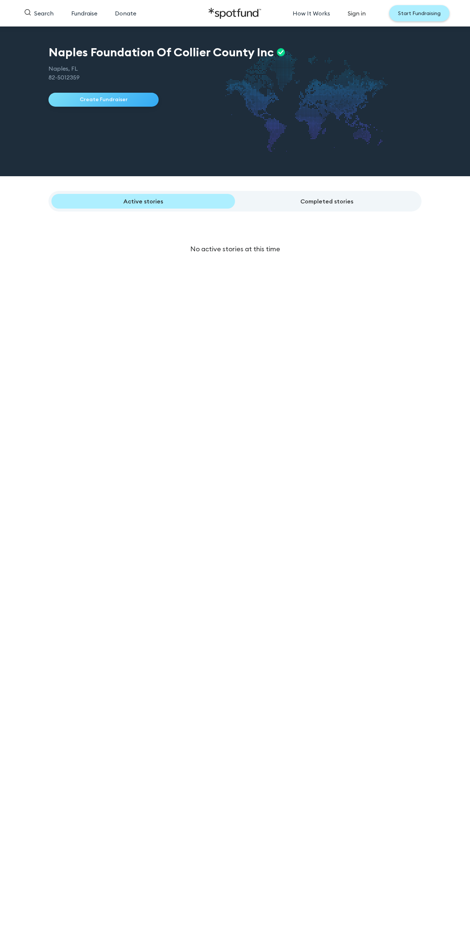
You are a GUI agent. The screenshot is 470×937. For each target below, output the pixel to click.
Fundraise (84, 13)
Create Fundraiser (104, 99)
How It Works (311, 13)
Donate (125, 13)
